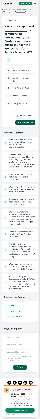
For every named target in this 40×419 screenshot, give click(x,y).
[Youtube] (20, 383)
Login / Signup (25, 3)
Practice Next (24, 122)
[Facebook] (9, 383)
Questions (12, 9)
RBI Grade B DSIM (13, 317)
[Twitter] (15, 383)
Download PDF (26, 116)
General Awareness (22, 9)
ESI (30, 9)
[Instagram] (25, 383)
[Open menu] (35, 3)
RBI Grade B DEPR (13, 311)
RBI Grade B (10, 306)
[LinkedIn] (31, 383)
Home (5, 9)
